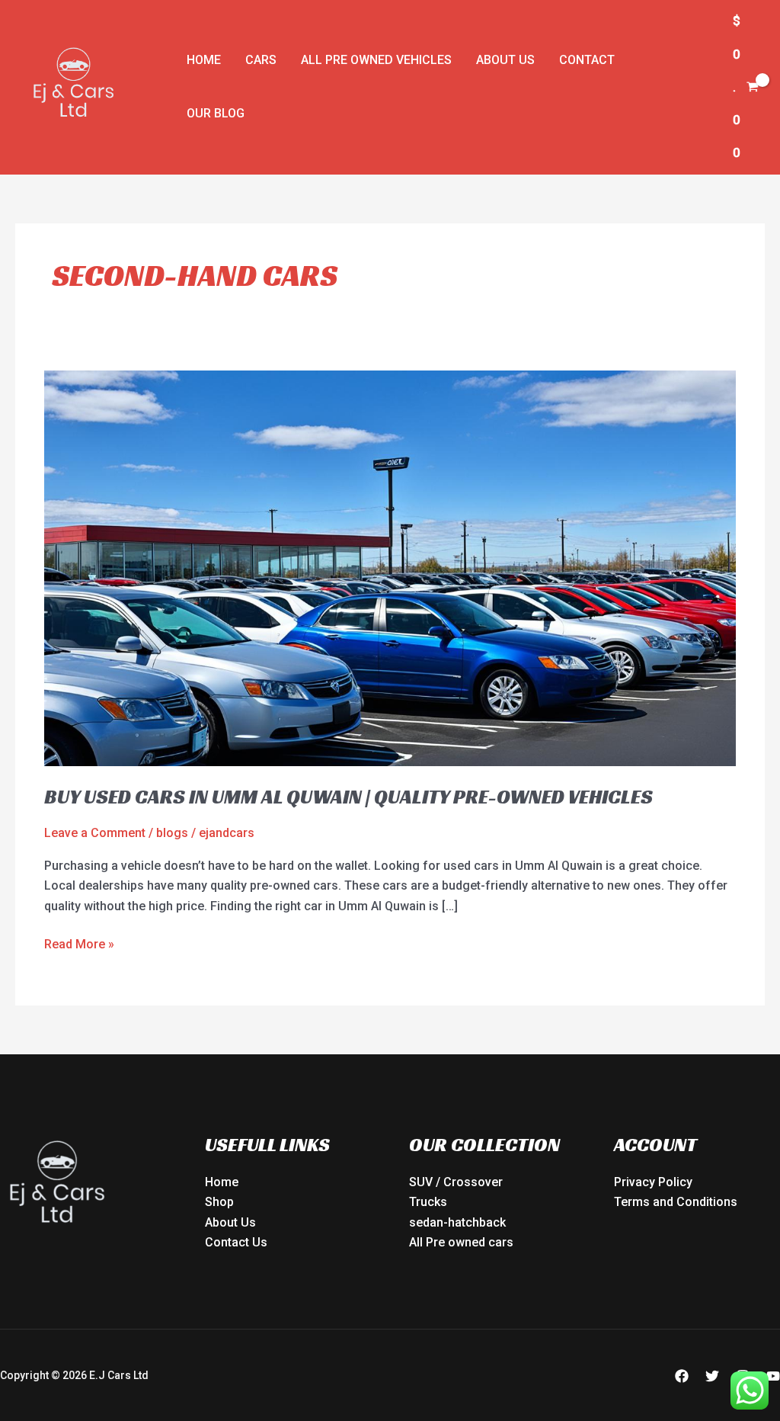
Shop (219, 1202)
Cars (261, 60)
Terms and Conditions (675, 1202)
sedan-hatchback (457, 1222)
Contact (587, 60)
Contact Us (236, 1242)
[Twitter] (712, 1376)
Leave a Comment (94, 833)
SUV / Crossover (456, 1182)
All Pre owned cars (461, 1242)
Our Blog (216, 113)
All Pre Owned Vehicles (376, 60)
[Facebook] (682, 1376)
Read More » (79, 943)
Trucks (428, 1202)
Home (204, 60)
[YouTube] (773, 1376)
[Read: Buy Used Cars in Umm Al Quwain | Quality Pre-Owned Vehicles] (389, 567)
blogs (172, 833)
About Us (505, 60)
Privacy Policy (653, 1182)
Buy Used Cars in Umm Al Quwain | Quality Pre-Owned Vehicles (348, 796)
